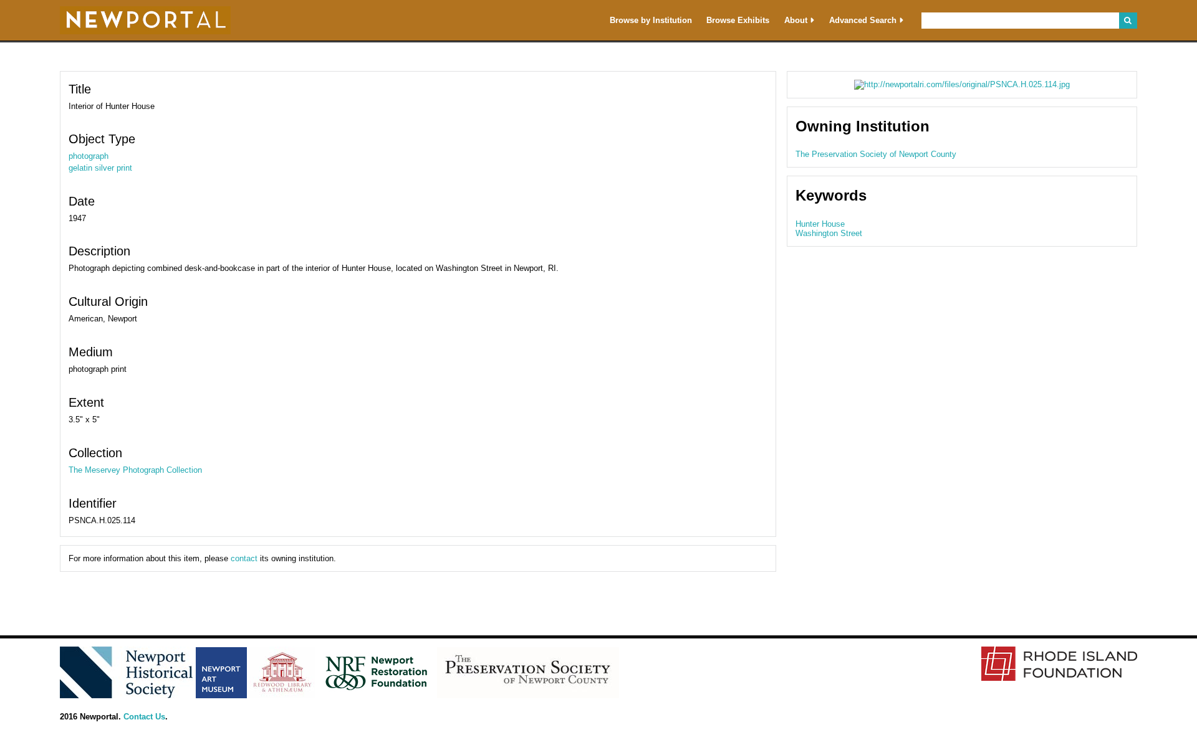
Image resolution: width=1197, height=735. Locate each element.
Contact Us (144, 716)
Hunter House (820, 224)
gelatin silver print (100, 168)
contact (244, 558)
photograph (88, 156)
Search (1128, 20)
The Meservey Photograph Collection (135, 470)
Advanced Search (863, 20)
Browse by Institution (651, 20)
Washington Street (829, 233)
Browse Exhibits (737, 20)
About (795, 20)
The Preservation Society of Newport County (876, 154)
